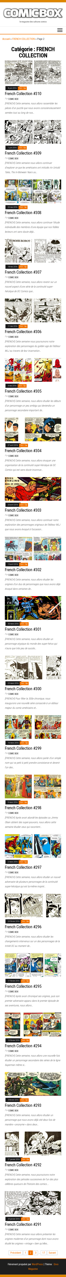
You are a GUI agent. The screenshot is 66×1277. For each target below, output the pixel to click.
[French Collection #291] (33, 1202)
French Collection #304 (23, 450)
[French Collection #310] (33, 72)
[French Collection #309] (33, 131)
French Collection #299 (23, 748)
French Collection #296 (23, 926)
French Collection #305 (23, 391)
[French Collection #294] (33, 1024)
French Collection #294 (23, 1045)
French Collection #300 (23, 688)
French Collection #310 (23, 93)
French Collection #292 (23, 1164)
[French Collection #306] (33, 310)
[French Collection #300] (33, 667)
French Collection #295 (23, 986)
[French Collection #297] (33, 845)
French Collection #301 (23, 629)
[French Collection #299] (33, 726)
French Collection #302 (23, 569)
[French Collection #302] (33, 548)
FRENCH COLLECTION (23, 38)
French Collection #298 (23, 807)
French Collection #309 (23, 153)
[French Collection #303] (33, 488)
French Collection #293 (23, 1105)
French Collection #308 (23, 212)
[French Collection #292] (33, 1143)
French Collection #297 (23, 867)
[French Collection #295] (33, 964)
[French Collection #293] (33, 1083)
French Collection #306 (23, 331)
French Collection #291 (23, 1224)
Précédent (15, 1252)
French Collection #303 (23, 510)
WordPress (37, 1264)
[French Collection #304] (33, 429)
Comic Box (13, 99)
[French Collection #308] (33, 191)
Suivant (52, 1252)
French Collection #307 (23, 272)
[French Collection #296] (33, 905)
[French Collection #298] (33, 786)
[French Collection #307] (33, 250)
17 (43, 1252)
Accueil (6, 38)
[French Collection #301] (33, 607)
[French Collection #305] (33, 369)
